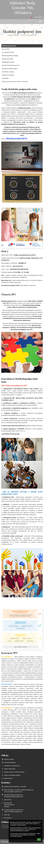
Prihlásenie (38, 17)
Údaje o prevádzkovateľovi (12, 775)
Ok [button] (39, 839)
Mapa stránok (8, 778)
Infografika (5, 78)
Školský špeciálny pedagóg (10, 55)
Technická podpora (10, 762)
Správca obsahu (9, 759)
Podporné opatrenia (8, 75)
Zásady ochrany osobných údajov (14, 772)
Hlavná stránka (13, 35)
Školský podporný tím (28, 35)
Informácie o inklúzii (8, 72)
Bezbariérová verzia (8, 842)
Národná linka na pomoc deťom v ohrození (15, 81)
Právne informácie (9, 769)
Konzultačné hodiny (8, 52)
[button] (31, 17)
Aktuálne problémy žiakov (10, 68)
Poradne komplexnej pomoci (10, 65)
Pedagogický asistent (8, 62)
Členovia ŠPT (6, 49)
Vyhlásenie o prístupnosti (12, 766)
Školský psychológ (7, 59)
